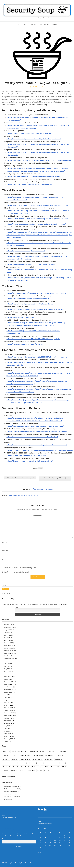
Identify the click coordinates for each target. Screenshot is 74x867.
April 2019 (7, 733)
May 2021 (7, 669)
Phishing (6, 767)
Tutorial (14, 770)
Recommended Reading (11, 791)
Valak (22, 770)
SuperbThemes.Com (27, 863)
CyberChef (52, 751)
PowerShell (25, 767)
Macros (58, 759)
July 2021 (7, 663)
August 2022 (8, 630)
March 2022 (8, 643)
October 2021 (8, 656)
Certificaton (33, 751)
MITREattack (23, 763)
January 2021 (8, 679)
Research (55, 767)
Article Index (8, 799)
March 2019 (8, 736)
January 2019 (8, 741)
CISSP (42, 751)
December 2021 (9, 650)
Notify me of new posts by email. (16, 572)
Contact (54, 24)
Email (5, 551)
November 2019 (9, 715)
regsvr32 (44, 767)
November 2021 (9, 653)
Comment (37, 516)
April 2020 (7, 702)
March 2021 (8, 674)
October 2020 (8, 687)
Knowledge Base (44, 24)
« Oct (39, 852)
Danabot (6, 755)
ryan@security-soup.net (9, 817)
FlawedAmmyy (25, 759)
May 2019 (7, 731)
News (40, 87)
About (25, 24)
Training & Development (12, 796)
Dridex (61, 755)
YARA (46, 770)
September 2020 (9, 689)
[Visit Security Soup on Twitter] (5, 593)
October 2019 (8, 718)
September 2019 (9, 720)
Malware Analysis (9, 763)
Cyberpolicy (63, 751)
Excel (14, 759)
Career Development (19, 751)
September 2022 (9, 627)
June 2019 (7, 728)
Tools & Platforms (10, 794)
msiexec (33, 763)
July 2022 (7, 632)
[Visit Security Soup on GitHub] (9, 593)
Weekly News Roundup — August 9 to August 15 (24, 495)
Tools (5, 770)
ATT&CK (6, 751)
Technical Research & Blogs (13, 789)
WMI (39, 770)
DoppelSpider (50, 755)
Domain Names (25, 755)
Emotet (6, 759)
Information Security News (12, 786)
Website (5, 559)
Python (35, 767)
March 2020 (8, 705)
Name (5, 542)
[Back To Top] (71, 863)
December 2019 (9, 713)
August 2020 (8, 692)
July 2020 (7, 695)
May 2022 (7, 637)
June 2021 (7, 666)
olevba (63, 763)
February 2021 (8, 676)
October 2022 (8, 624)
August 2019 (8, 723)
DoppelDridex (38, 755)
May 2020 (7, 700)
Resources (32, 24)
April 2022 (7, 640)
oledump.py (53, 763)
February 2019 (8, 739)
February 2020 (8, 708)
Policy (15, 767)
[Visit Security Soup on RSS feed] (2, 593)
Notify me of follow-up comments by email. (20, 568)
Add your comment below (43, 489)
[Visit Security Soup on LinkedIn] (7, 593)
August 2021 (8, 661)
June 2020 (7, 697)
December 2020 (9, 682)
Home (18, 24)
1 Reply (45, 87)
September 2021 (9, 658)
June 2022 (7, 635)
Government (37, 759)
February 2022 (8, 645)
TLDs (64, 767)
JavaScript (49, 759)
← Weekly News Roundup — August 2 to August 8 (20, 478)
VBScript (31, 770)
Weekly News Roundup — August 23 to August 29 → (55, 479)
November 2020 (9, 684)
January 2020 (8, 710)
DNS (15, 755)
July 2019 (7, 726)
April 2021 (7, 671)
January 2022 (8, 648)
